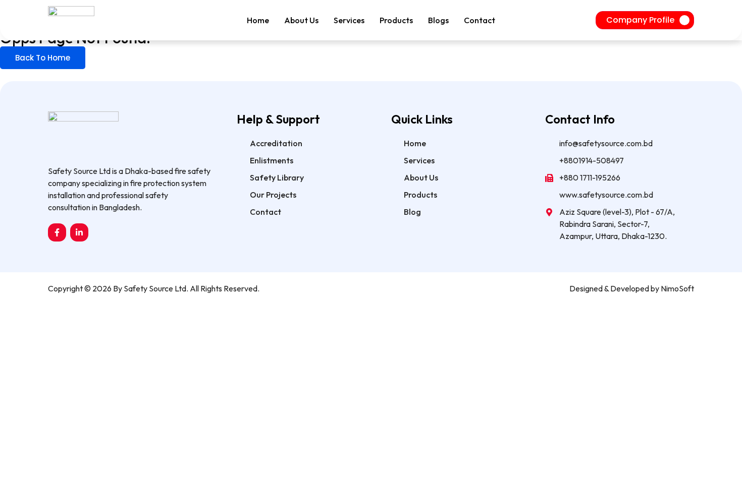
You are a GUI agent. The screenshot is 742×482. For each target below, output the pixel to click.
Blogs (438, 20)
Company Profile (640, 20)
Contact (479, 20)
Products (396, 20)
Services (349, 20)
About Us (301, 20)
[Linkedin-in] (79, 232)
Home (258, 20)
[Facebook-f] (57, 232)
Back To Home (42, 57)
